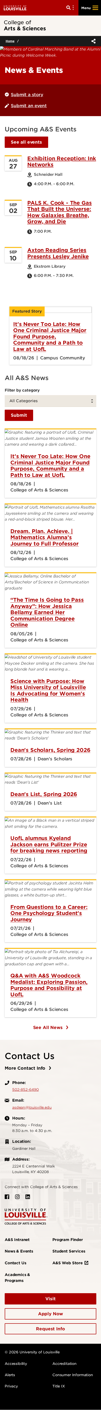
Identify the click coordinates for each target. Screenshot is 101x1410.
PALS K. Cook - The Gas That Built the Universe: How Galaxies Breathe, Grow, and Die (59, 212)
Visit (50, 1298)
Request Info (50, 1328)
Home (10, 41)
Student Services (68, 1251)
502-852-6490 (25, 1090)
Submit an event (29, 105)
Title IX (58, 1386)
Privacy (11, 1386)
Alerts (10, 1375)
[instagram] (17, 1196)
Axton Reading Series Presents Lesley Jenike (58, 253)
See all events (26, 142)
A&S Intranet (17, 1239)
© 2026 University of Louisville (32, 1352)
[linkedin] (27, 1196)
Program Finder (67, 1239)
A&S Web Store (67, 1263)
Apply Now (50, 1313)
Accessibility (16, 1364)
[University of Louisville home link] (15, 7)
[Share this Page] (92, 41)
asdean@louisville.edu (32, 1107)
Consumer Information (72, 1375)
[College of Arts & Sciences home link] (26, 1216)
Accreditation (64, 1364)
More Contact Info (26, 1068)
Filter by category (22, 390)
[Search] (70, 8)
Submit (19, 415)
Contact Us (15, 1263)
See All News (48, 1027)
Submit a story (27, 94)
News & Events (19, 1251)
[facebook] (7, 1196)
